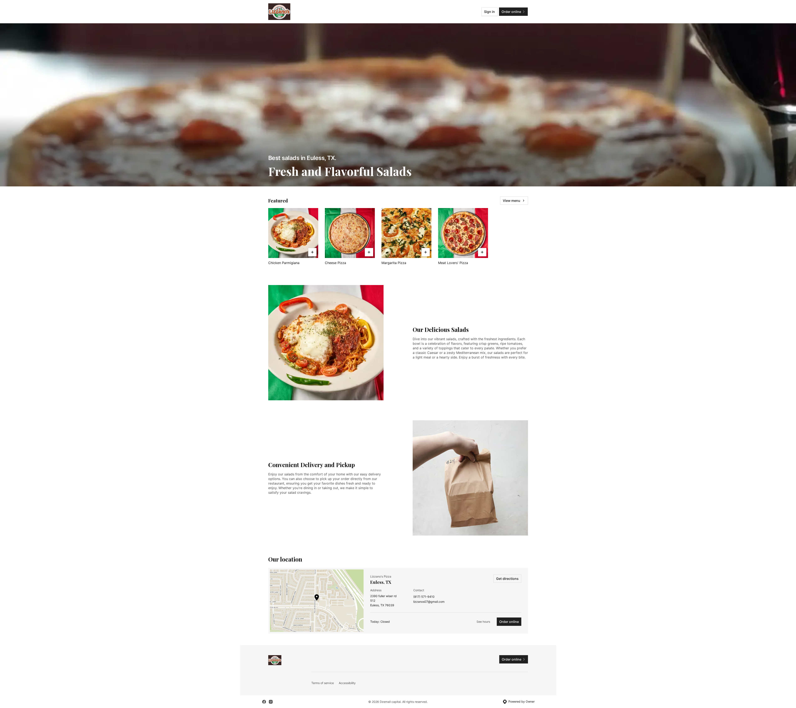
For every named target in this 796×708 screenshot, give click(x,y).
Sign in (489, 12)
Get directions (507, 579)
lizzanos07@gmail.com (429, 602)
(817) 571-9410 (424, 597)
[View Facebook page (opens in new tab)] (264, 701)
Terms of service (322, 683)
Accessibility (347, 683)
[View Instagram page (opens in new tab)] (270, 701)
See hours (483, 621)
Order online (509, 622)
